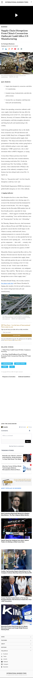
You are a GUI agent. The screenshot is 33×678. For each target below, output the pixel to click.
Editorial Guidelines (24, 376)
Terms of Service (8, 340)
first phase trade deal (7, 283)
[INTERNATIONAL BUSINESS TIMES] (16, 2)
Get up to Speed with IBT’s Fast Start (22, 479)
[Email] (18, 49)
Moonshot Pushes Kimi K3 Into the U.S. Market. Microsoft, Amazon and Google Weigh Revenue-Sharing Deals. (14, 628)
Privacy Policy (17, 340)
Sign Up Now (8, 482)
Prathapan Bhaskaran (9, 44)
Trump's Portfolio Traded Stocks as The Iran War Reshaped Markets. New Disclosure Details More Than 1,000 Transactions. (16, 599)
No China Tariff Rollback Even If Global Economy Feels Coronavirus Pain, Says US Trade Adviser (16, 356)
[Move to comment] (21, 49)
